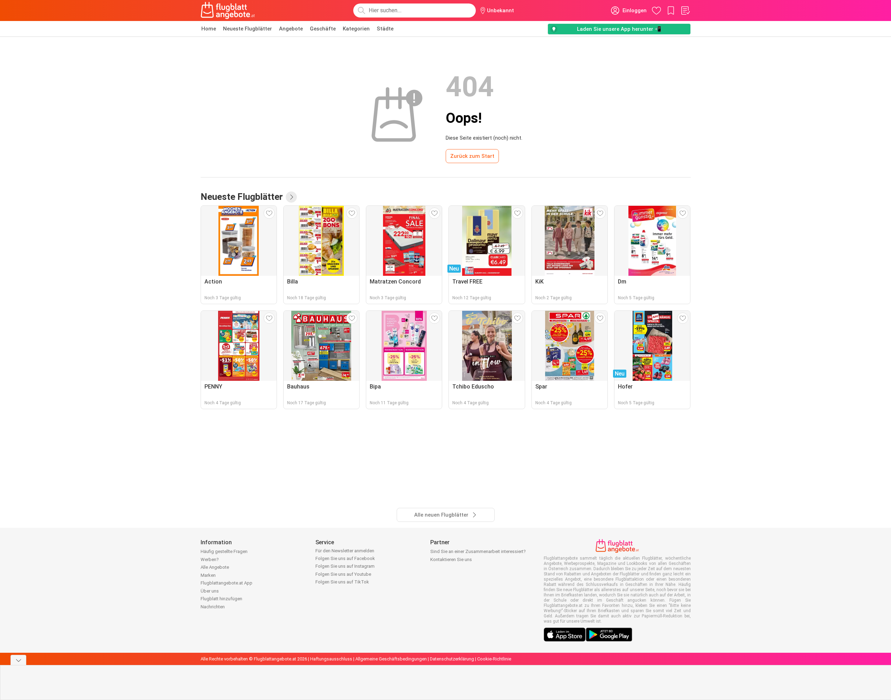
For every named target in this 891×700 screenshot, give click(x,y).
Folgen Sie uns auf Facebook (345, 558)
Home (208, 29)
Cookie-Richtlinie (494, 659)
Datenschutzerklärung (452, 659)
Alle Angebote (215, 567)
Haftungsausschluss (331, 659)
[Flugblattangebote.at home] (228, 10)
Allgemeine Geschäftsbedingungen (391, 659)
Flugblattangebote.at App (226, 583)
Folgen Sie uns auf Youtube (343, 574)
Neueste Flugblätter (247, 29)
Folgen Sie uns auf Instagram (345, 566)
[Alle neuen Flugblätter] (291, 197)
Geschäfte (323, 29)
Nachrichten (213, 606)
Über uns (210, 591)
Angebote (291, 29)
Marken (208, 575)
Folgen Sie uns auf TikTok (342, 581)
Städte (385, 29)
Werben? (210, 559)
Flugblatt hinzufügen (221, 598)
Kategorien (356, 29)
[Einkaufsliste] (685, 10)
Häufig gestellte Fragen (224, 551)
